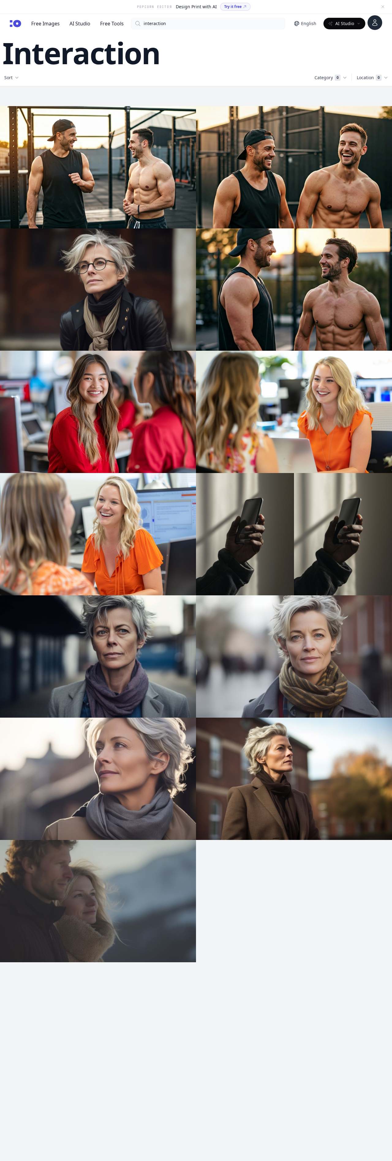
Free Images (45, 23)
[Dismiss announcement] (383, 6)
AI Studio (80, 23)
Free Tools (112, 23)
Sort (8, 77)
